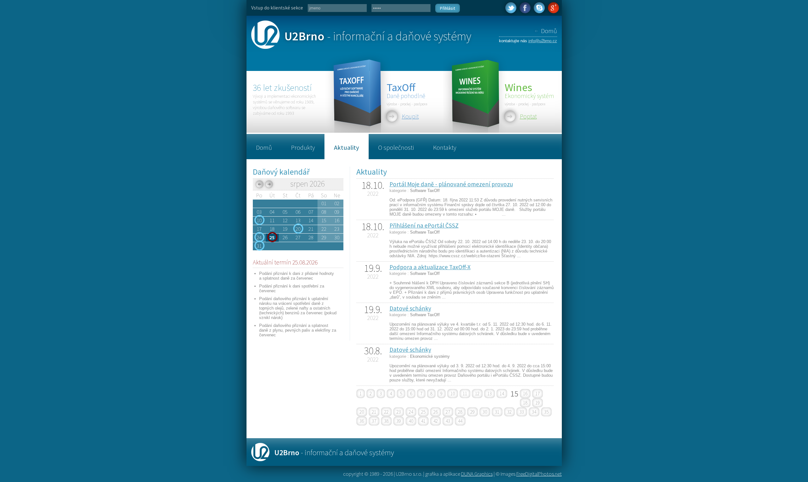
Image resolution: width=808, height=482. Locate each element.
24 (411, 412)
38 (386, 421)
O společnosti (396, 147)
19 (537, 403)
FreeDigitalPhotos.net (539, 474)
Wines (518, 87)
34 (534, 412)
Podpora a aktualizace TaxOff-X (430, 267)
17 (537, 394)
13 (489, 394)
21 (374, 412)
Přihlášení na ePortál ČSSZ (424, 225)
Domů (549, 31)
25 (423, 412)
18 (525, 403)
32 (509, 412)
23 (398, 412)
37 (374, 421)
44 (460, 421)
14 (502, 394)
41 (423, 421)
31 (497, 412)
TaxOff (401, 87)
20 (361, 412)
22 (386, 412)
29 (472, 412)
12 (477, 394)
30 (485, 412)
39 (398, 421)
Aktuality (346, 147)
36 (361, 421)
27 (448, 412)
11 (465, 394)
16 (525, 394)
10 (452, 394)
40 (411, 421)
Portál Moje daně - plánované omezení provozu (451, 184)
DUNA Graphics (477, 474)
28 (460, 412)
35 (546, 412)
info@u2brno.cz (542, 40)
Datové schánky (410, 308)
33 (522, 412)
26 (435, 412)
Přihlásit (447, 8)
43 (448, 421)
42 (435, 421)
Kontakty (444, 147)
